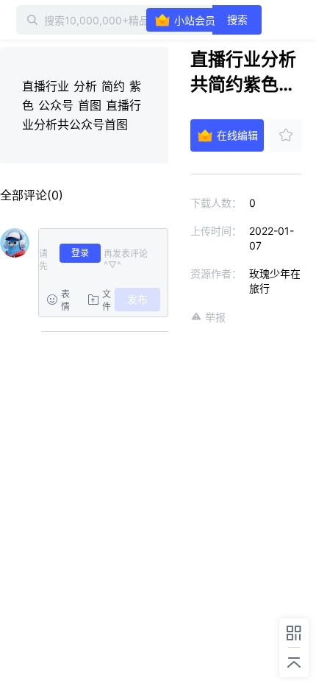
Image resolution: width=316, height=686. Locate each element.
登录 (80, 252)
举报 (215, 317)
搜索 (237, 19)
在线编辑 (237, 135)
